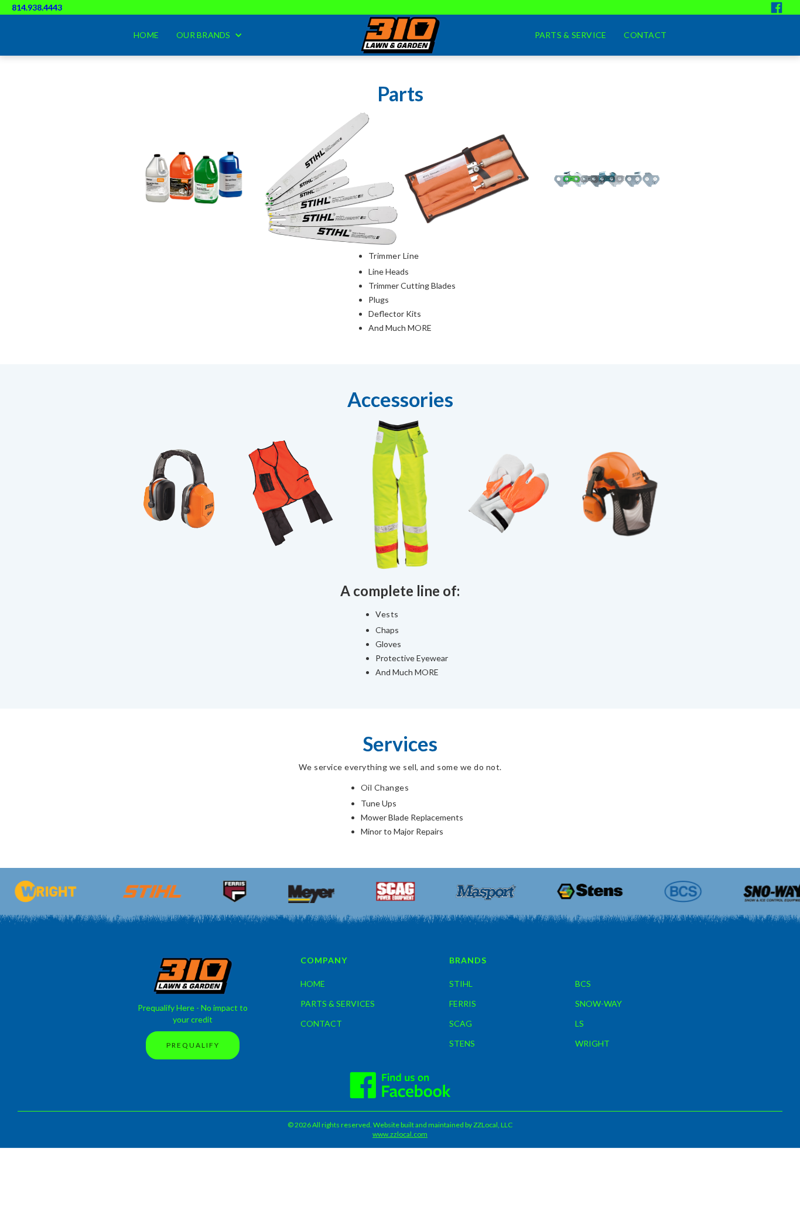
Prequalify (193, 1045)
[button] (209, 35)
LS (579, 1023)
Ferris (462, 1003)
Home (146, 35)
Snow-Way (598, 1003)
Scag (460, 1023)
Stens (462, 1043)
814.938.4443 (37, 7)
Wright (592, 1043)
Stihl (461, 984)
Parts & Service (571, 35)
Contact (645, 35)
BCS (583, 984)
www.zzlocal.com (400, 1134)
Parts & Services (337, 1003)
